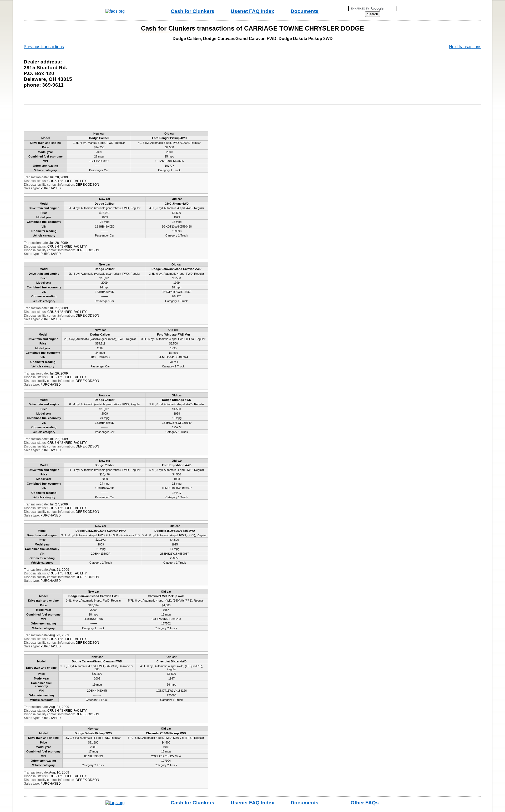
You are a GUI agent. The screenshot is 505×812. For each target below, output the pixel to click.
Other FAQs (365, 802)
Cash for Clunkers (192, 11)
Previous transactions (44, 47)
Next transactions (465, 47)
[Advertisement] (122, 119)
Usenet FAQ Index (252, 11)
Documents (305, 11)
